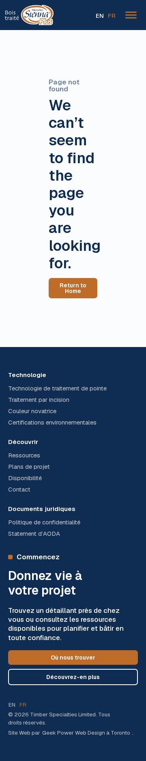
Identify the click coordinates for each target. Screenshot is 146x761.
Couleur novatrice (32, 411)
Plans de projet (29, 466)
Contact (19, 489)
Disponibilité (25, 478)
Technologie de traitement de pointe (57, 388)
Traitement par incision (38, 399)
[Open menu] (131, 15)
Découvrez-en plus (73, 677)
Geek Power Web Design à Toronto (86, 732)
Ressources (24, 455)
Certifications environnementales (52, 422)
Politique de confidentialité (44, 522)
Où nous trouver (73, 657)
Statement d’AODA (34, 533)
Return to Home (73, 288)
